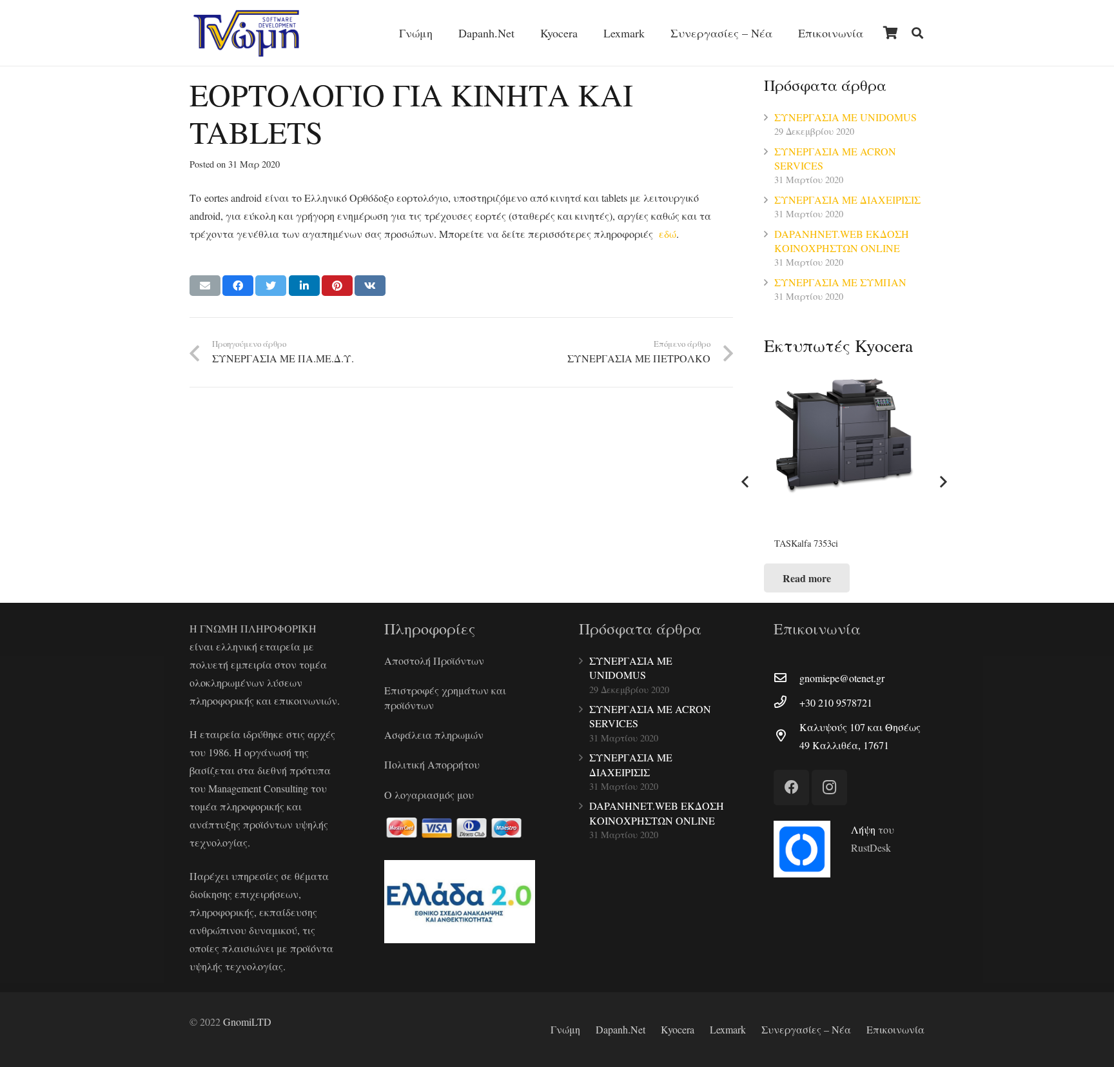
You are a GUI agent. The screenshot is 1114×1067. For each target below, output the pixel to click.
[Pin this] (337, 285)
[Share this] (237, 285)
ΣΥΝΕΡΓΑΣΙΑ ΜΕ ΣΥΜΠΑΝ (840, 282)
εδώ (667, 233)
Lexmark (728, 1029)
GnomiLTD (247, 1021)
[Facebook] (791, 787)
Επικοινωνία (895, 1029)
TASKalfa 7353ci (806, 543)
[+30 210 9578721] (786, 703)
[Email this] (205, 285)
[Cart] (890, 33)
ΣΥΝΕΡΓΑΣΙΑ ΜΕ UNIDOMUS (845, 117)
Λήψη (863, 829)
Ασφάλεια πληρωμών (434, 734)
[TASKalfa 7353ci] (844, 451)
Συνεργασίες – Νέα (806, 1029)
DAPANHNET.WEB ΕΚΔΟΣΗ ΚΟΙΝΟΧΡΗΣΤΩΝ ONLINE (841, 241)
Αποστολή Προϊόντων (434, 660)
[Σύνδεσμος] (246, 33)
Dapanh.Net (620, 1029)
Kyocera (677, 1029)
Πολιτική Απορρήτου (432, 764)
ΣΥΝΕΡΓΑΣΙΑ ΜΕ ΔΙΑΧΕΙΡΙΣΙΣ (847, 199)
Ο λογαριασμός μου (429, 794)
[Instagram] (829, 787)
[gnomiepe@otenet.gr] (786, 678)
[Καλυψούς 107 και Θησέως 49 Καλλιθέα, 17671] (786, 736)
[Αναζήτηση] (917, 33)
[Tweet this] (270, 285)
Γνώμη (565, 1029)
